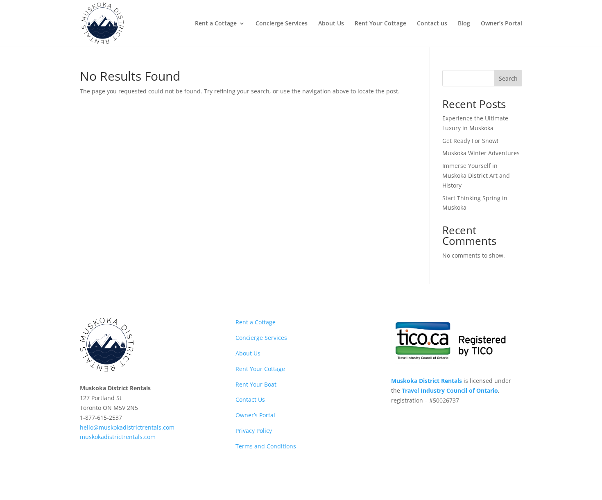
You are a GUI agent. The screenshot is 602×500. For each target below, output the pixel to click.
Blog (464, 23)
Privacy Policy (253, 430)
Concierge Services (282, 23)
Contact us (432, 23)
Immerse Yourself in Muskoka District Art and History (476, 175)
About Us (331, 23)
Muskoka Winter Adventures (481, 153)
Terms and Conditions (266, 446)
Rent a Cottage (216, 23)
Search (508, 78)
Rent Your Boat (255, 384)
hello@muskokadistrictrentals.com (127, 427)
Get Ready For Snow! (470, 141)
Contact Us (250, 399)
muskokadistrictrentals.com (118, 437)
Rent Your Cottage (380, 23)
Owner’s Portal (501, 23)
